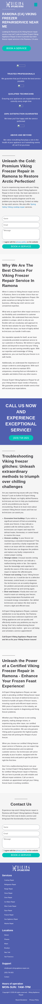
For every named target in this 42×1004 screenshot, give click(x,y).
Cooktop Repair (9, 880)
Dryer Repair (8, 910)
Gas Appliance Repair (11, 919)
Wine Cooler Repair (10, 906)
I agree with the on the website (21, 242)
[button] (35, 4)
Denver (6, 935)
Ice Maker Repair (9, 902)
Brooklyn (7, 948)
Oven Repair (8, 897)
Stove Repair (8, 893)
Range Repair (8, 889)
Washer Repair (8, 923)
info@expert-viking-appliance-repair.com (16, 968)
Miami (6, 943)
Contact (6, 977)
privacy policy (21, 242)
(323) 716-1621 (9, 972)
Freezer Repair (8, 915)
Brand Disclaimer (21, 1000)
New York (7, 952)
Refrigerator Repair (10, 884)
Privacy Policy (34, 1000)
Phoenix (6, 939)
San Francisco (8, 957)
